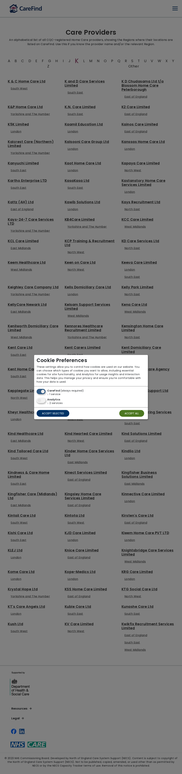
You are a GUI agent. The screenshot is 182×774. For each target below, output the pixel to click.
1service (54, 394)
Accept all (132, 413)
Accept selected (53, 413)
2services (55, 403)
